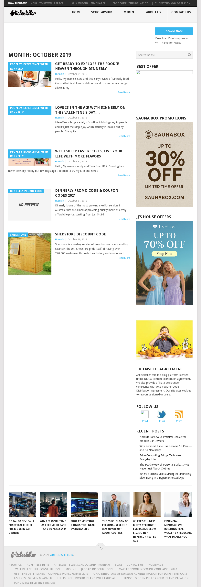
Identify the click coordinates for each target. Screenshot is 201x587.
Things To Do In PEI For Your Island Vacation (155, 578)
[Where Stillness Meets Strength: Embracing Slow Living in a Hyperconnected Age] (147, 504)
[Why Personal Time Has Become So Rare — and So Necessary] (53, 504)
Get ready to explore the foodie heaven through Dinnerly (87, 66)
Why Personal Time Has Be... (89, 3)
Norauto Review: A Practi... (48, 3)
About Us (153, 12)
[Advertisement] (79, 36)
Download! (174, 31)
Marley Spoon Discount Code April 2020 (148, 569)
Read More (124, 92)
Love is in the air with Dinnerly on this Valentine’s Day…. (90, 109)
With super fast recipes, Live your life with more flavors (88, 153)
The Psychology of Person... (173, 3)
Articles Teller (61, 554)
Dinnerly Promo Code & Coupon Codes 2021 (86, 192)
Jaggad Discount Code (97, 569)
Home (76, 12)
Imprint (129, 12)
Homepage (155, 564)
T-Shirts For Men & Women (33, 578)
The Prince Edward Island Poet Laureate (87, 578)
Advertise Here (38, 564)
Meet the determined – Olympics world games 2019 (51, 573)
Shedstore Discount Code (80, 234)
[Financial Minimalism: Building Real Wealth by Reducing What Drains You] (178, 504)
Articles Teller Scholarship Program (82, 564)
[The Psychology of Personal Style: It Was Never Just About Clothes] (116, 504)
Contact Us (181, 12)
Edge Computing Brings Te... (131, 3)
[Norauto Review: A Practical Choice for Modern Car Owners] (22, 504)
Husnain (59, 73)
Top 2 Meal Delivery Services (34, 582)
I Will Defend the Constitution (37, 569)
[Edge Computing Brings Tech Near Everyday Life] (84, 504)
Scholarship (101, 12)
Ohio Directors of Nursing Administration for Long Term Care (140, 573)
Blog (118, 564)
